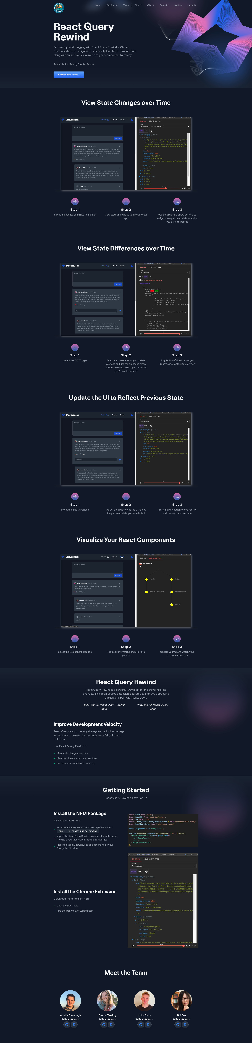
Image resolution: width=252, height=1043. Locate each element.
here (77, 820)
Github (138, 5)
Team (126, 5)
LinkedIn (192, 5)
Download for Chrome (69, 74)
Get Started (112, 5)
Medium (178, 5)
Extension (164, 5)
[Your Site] (59, 8)
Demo (98, 5)
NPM (149, 5)
